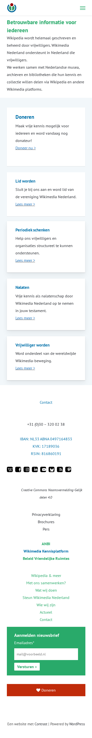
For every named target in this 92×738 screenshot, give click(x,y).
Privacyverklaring (46, 514)
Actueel (46, 612)
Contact (46, 619)
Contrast (41, 724)
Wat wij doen (46, 590)
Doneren (48, 690)
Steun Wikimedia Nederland (46, 597)
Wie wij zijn (46, 604)
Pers (46, 529)
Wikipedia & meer (46, 575)
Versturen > (27, 666)
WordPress (77, 724)
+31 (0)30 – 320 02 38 (46, 424)
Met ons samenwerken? (46, 582)
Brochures (46, 521)
